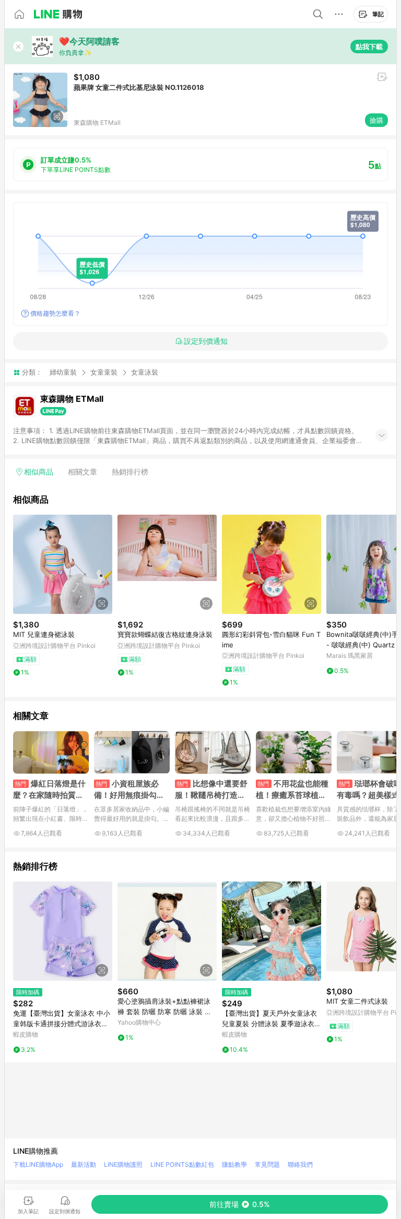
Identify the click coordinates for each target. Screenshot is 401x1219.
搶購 (376, 120)
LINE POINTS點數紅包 (182, 1164)
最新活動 (83, 1164)
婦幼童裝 (63, 372)
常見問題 (267, 1164)
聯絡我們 (300, 1164)
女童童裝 (103, 372)
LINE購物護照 (123, 1164)
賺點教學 (234, 1164)
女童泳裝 (144, 372)
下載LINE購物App (38, 1164)
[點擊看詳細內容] (62, 564)
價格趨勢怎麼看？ (55, 313)
